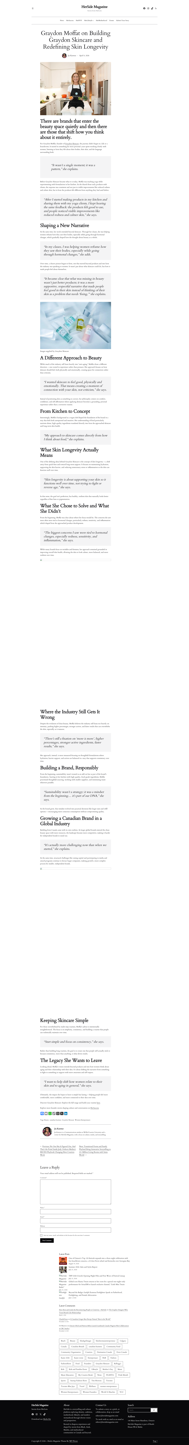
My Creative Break (85, 1375)
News (99, 1375)
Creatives (88, 1352)
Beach (63, 1341)
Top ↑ (155, 1441)
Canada (64, 1346)
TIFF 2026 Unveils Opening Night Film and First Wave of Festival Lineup (97, 1276)
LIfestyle (95, 1369)
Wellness (92, 1386)
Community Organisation (71, 1352)
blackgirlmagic (85, 1341)
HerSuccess (94, 1108)
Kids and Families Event (78, 1369)
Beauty (46, 1120)
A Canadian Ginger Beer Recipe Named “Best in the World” (90, 1319)
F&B (104, 1358)
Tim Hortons (96, 1380)
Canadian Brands (77, 1346)
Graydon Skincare (72, 143)
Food (78, 1363)
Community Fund (113, 1346)
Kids (62, 1369)
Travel (81, 1386)
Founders (87, 1363)
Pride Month (123, 1375)
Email (42, 1217)
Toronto (109, 1380)
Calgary (123, 1341)
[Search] (154, 1410)
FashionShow (66, 1363)
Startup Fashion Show (78, 1380)
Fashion (113, 1358)
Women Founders (90, 1392)
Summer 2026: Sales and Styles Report (83, 1267)
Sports (63, 1380)
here (98, 1103)
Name (42, 1208)
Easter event (78, 1358)
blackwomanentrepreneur (105, 1341)
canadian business (55, 1120)
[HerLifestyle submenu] (93, 20)
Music (120, 1369)
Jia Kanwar (72, 55)
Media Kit (47, 1419)
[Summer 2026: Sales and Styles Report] (63, 1270)
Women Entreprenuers (82, 1120)
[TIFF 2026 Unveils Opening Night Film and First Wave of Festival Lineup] (63, 1277)
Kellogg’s (117, 1363)
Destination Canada (104, 1352)
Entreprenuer (93, 1358)
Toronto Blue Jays (68, 1386)
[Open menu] (33, 8)
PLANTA (110, 1375)
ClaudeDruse (63, 1319)
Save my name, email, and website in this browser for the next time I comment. (67, 1235)
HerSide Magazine (94, 6)
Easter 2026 (65, 1358)
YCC (122, 1392)
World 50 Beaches (108, 1392)
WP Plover (73, 1441)
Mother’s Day (108, 1369)
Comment (43, 1178)
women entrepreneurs (108, 1386)
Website (42, 1226)
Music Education (67, 1375)
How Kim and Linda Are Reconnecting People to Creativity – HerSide (82, 1310)
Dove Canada (122, 1352)
